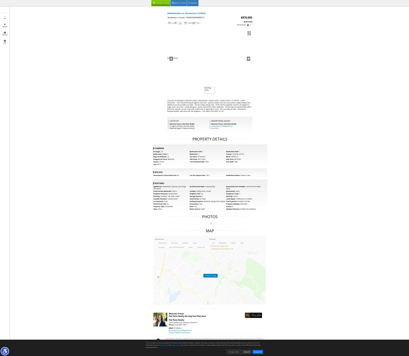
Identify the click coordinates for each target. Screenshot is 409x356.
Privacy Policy (163, 345)
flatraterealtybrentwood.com (179, 332)
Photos (4, 35)
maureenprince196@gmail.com (222, 126)
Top (5, 18)
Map (5, 43)
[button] (5, 351)
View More (215, 128)
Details (4, 27)
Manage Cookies (234, 352)
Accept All (257, 352)
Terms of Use (175, 345)
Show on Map (211, 276)
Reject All (247, 352)
